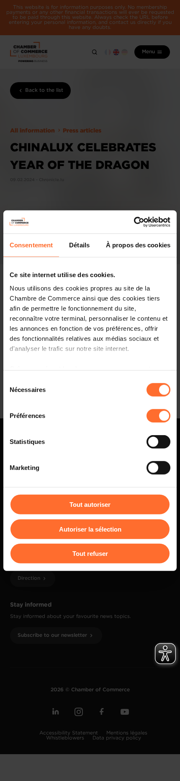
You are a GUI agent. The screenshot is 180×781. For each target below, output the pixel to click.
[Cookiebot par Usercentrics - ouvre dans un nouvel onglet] (133, 221)
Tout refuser (90, 553)
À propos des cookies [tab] (138, 245)
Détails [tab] (79, 245)
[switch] (158, 416)
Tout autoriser (90, 504)
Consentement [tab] (31, 245)
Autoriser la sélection (90, 528)
